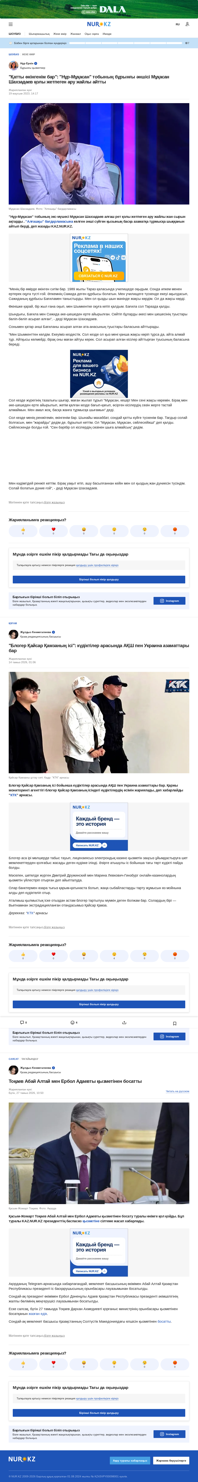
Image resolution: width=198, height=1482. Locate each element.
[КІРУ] (187, 24)
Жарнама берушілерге (171, 1460)
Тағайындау (29, 1059)
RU (178, 24)
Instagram (172, 600)
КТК (13, 795)
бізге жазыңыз (54, 502)
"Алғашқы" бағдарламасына (49, 221)
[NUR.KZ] (99, 24)
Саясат (14, 1059)
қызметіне (91, 1221)
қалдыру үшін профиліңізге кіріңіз (97, 565)
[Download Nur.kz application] (99, 9)
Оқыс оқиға (92, 33)
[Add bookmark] (175, 1023)
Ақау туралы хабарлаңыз (130, 1460)
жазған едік (38, 1314)
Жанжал (75, 33)
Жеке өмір (60, 33)
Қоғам (13, 623)
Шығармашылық (39, 33)
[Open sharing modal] (124, 1022)
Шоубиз (15, 33)
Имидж (107, 33)
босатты (164, 1321)
